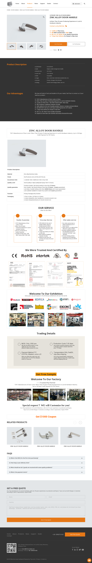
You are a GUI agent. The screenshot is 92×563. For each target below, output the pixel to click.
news (36, 3)
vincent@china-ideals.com (28, 549)
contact (55, 3)
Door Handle (15, 10)
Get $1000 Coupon (46, 416)
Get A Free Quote (58, 44)
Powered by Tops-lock (29, 559)
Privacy (38, 559)
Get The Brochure (76, 44)
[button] (80, 422)
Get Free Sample (46, 374)
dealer (49, 3)
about (23, 3)
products (29, 3)
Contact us (43, 559)
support (42, 3)
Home (8, 10)
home (17, 3)
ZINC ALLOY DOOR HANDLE (27, 10)
